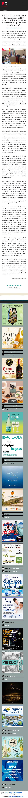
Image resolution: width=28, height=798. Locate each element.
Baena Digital (8, 792)
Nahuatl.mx (20, 796)
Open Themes (12, 796)
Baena (17, 288)
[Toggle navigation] (24, 3)
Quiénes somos (17, 792)
